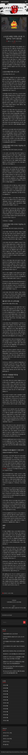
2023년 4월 (5, 711)
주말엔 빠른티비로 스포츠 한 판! (10, 633)
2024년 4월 (5, 694)
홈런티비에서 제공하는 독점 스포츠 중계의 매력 (14, 651)
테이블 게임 (5, 744)
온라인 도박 (5, 735)
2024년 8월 (5, 688)
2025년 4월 (5, 685)
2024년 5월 (5, 691)
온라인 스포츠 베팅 (8, 593)
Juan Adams (18, 41)
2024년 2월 (5, 697)
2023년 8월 (5, 705)
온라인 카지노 (6, 741)
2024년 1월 (5, 700)
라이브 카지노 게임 (7, 732)
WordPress (17, 752)
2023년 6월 (5, 708)
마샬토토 (5, 468)
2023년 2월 (5, 717)
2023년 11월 (5, 702)
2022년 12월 (5, 720)
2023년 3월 (5, 714)
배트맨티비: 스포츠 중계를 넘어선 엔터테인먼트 (14, 654)
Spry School (5, 1)
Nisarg (25, 752)
